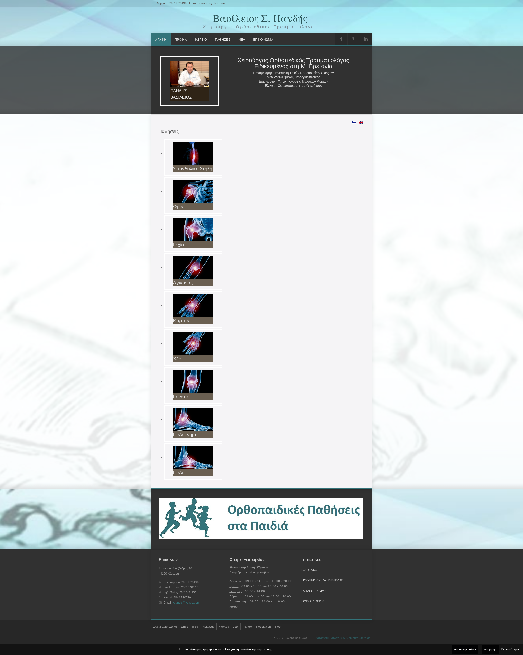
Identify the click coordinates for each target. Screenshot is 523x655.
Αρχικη (161, 39)
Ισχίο (195, 626)
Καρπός (224, 626)
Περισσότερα (510, 649)
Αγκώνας (208, 626)
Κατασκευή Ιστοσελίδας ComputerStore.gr (342, 637)
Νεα (242, 39)
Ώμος (184, 626)
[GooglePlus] (353, 39)
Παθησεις (222, 39)
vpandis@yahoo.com (212, 3)
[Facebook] (341, 39)
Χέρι (235, 626)
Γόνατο (247, 626)
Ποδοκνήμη (263, 626)
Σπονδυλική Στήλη (165, 626)
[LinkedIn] (366, 39)
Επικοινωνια (263, 39)
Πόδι (278, 626)
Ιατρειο (201, 39)
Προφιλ (181, 39)
